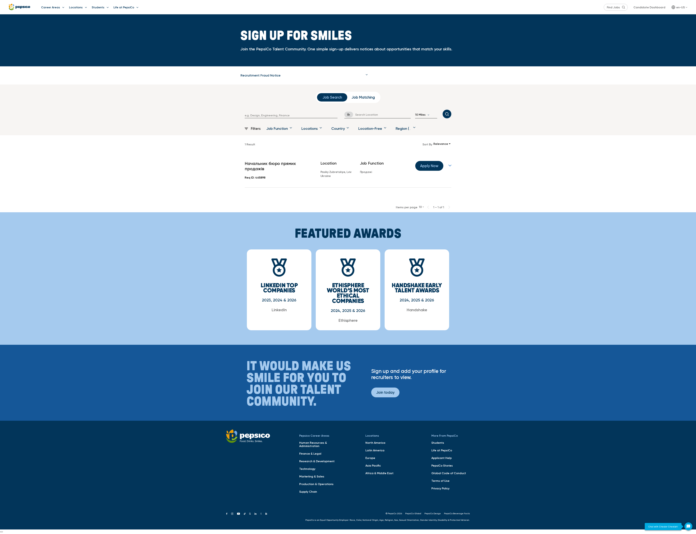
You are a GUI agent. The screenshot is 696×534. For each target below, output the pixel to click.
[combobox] (291, 115)
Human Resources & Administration (313, 444)
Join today (385, 392)
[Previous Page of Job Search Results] (428, 207)
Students (98, 7)
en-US (680, 7)
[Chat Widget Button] (688, 526)
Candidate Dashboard (649, 7)
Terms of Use (440, 480)
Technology (307, 468)
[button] (304, 75)
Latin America (374, 450)
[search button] (623, 7)
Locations (76, 7)
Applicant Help (441, 458)
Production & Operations (316, 484)
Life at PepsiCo (123, 7)
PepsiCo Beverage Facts (457, 513)
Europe (370, 458)
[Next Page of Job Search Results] (449, 207)
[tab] (304, 75)
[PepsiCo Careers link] (19, 7)
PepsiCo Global (413, 513)
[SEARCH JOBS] (447, 114)
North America (375, 442)
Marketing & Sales (311, 476)
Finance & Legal (310, 453)
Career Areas (50, 7)
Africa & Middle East (379, 473)
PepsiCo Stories (442, 465)
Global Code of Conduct (448, 473)
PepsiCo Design (432, 513)
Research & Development (317, 461)
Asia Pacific (373, 465)
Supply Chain (308, 491)
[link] (348, 170)
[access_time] (346, 114)
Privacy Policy (440, 488)
